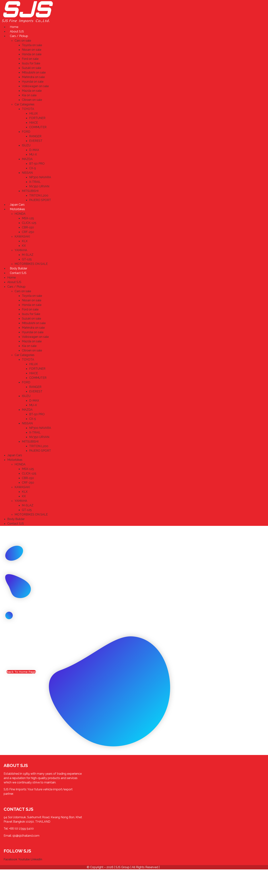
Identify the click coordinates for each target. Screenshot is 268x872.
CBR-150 (28, 227)
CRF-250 (28, 232)
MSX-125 (28, 218)
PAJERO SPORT (40, 200)
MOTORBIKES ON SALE (31, 264)
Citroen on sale (32, 100)
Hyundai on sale (32, 81)
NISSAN (27, 172)
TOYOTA (28, 109)
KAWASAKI (22, 236)
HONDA (20, 213)
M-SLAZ (27, 254)
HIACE (33, 122)
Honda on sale (31, 54)
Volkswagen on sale (35, 86)
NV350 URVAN (39, 186)
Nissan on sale (31, 49)
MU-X (33, 154)
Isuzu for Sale (31, 63)
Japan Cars (17, 204)
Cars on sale (23, 40)
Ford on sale (30, 59)
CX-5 (32, 168)
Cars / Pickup (19, 36)
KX (24, 245)
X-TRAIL (35, 182)
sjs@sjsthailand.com (25, 835)
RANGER (35, 136)
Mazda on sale (32, 90)
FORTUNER (37, 118)
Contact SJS (18, 273)
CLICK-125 (29, 223)
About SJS (17, 31)
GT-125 (27, 259)
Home (14, 27)
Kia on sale (29, 95)
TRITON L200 (38, 195)
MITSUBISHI (30, 191)
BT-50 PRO (37, 163)
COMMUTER (37, 127)
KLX (25, 241)
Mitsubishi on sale (34, 72)
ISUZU (26, 145)
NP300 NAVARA (40, 177)
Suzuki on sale (31, 68)
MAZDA (27, 159)
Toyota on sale (32, 45)
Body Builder (18, 268)
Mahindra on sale (33, 77)
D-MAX (34, 150)
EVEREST (35, 141)
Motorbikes (17, 209)
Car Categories (24, 104)
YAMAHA (21, 250)
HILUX (33, 113)
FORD (26, 131)
